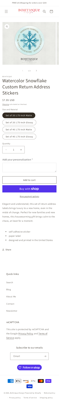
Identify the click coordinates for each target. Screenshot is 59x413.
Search (9, 282)
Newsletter (11, 310)
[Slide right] (36, 70)
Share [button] (8, 249)
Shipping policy (46, 398)
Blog (8, 289)
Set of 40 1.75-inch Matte (19, 129)
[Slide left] (22, 70)
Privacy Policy (25, 333)
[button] (6, 11)
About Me (11, 296)
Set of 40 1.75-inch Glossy (19, 136)
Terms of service (30, 398)
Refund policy (49, 393)
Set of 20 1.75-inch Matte (19, 115)
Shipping (5, 104)
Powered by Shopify (33, 393)
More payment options (29, 196)
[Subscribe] (45, 356)
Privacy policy (15, 398)
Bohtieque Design (17, 393)
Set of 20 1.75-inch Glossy (19, 122)
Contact (10, 303)
